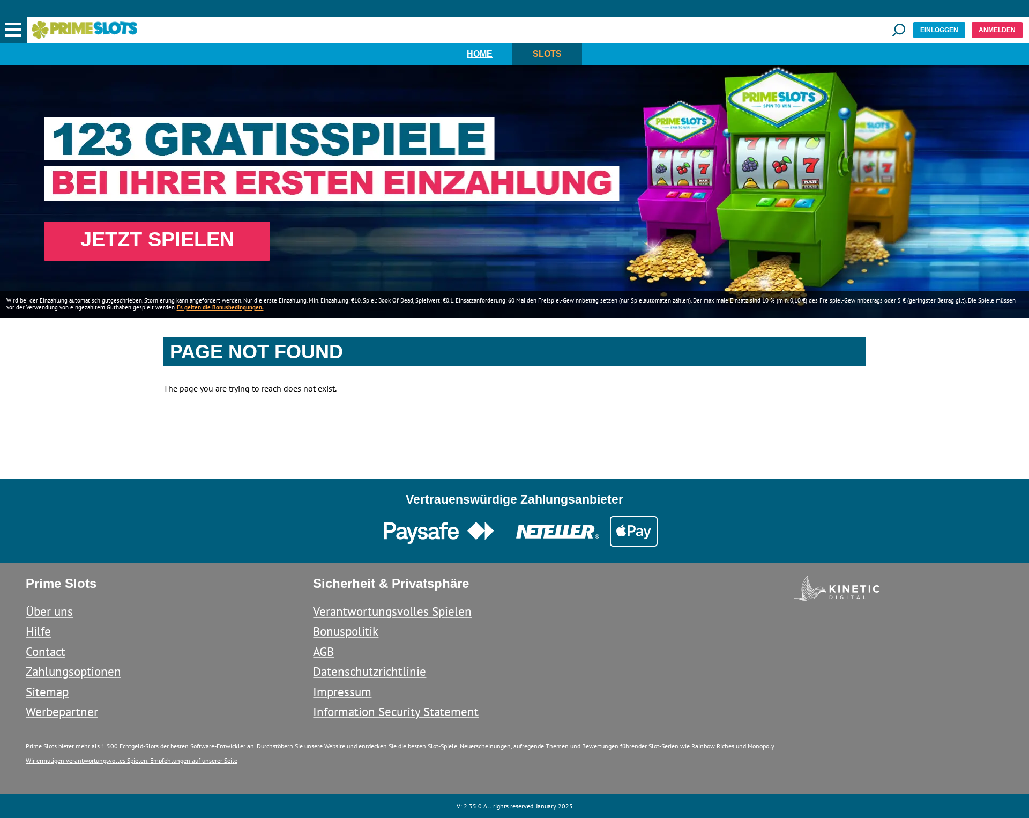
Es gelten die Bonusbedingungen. (220, 307)
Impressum (342, 691)
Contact (45, 651)
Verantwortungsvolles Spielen (392, 611)
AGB (323, 651)
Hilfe (38, 631)
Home (480, 53)
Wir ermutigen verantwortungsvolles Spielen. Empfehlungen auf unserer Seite (131, 760)
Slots (547, 53)
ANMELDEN (997, 30)
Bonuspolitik (345, 631)
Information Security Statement (396, 711)
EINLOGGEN (939, 30)
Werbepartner (62, 711)
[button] (13, 30)
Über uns (49, 611)
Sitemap (47, 691)
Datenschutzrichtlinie (369, 671)
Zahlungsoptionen (73, 671)
